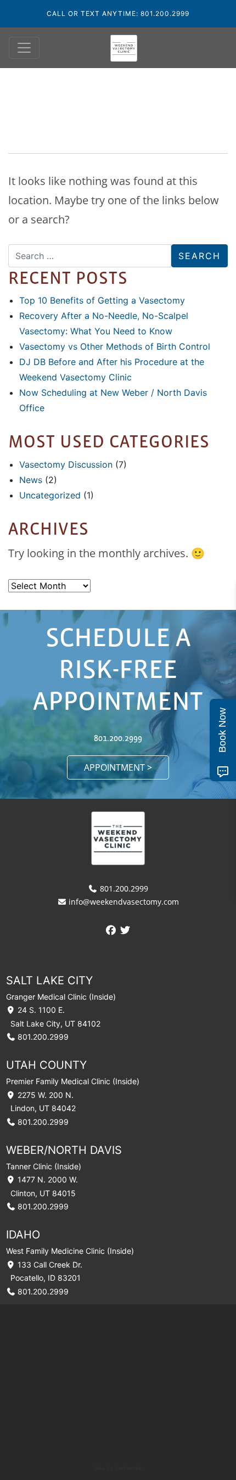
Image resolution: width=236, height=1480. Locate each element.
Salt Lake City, (67, 1363)
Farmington (35, 1348)
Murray (113, 1363)
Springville (144, 1440)
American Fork (183, 1409)
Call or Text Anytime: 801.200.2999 (118, 13)
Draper (61, 1394)
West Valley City (165, 1363)
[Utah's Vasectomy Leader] (123, 48)
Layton (194, 1332)
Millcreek (73, 1379)
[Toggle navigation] (24, 48)
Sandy (201, 1379)
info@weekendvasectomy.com (122, 901)
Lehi (139, 1409)
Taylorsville (173, 1394)
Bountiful (158, 1348)
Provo (77, 1440)
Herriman (72, 1409)
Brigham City (52, 1332)
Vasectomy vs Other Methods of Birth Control (114, 346)
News (30, 479)
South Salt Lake (112, 1394)
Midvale (26, 1394)
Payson (186, 1440)
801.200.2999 (118, 738)
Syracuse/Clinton (99, 1348)
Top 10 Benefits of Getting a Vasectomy (102, 300)
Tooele (109, 1409)
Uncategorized (50, 495)
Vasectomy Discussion (66, 464)
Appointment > (118, 767)
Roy (124, 1332)
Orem (106, 1440)
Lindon (173, 1425)
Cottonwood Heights (140, 1379)
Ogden (97, 1332)
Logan (212, 1317)
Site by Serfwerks (118, 1468)
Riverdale (156, 1332)
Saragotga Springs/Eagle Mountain (81, 1425)
